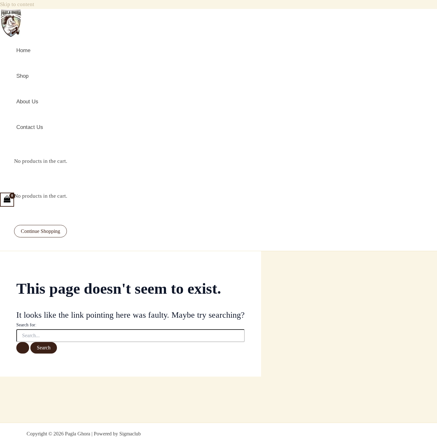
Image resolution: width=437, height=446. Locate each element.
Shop (22, 76)
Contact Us (29, 127)
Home (23, 50)
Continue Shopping (40, 231)
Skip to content (17, 4)
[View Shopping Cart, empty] (7, 200)
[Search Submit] (22, 348)
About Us (27, 102)
